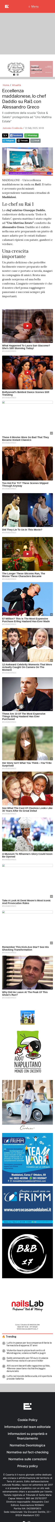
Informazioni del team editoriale (27, 1427)
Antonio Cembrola (12, 128)
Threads (24, 141)
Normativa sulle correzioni (27, 1459)
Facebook (17, 135)
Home (6, 85)
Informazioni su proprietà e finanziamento (27, 1436)
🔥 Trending (9, 1336)
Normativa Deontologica (27, 1445)
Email (37, 141)
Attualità (16, 85)
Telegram (10, 141)
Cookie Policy (27, 1420)
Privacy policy (27, 1466)
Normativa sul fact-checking (28, 1452)
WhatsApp (32, 135)
